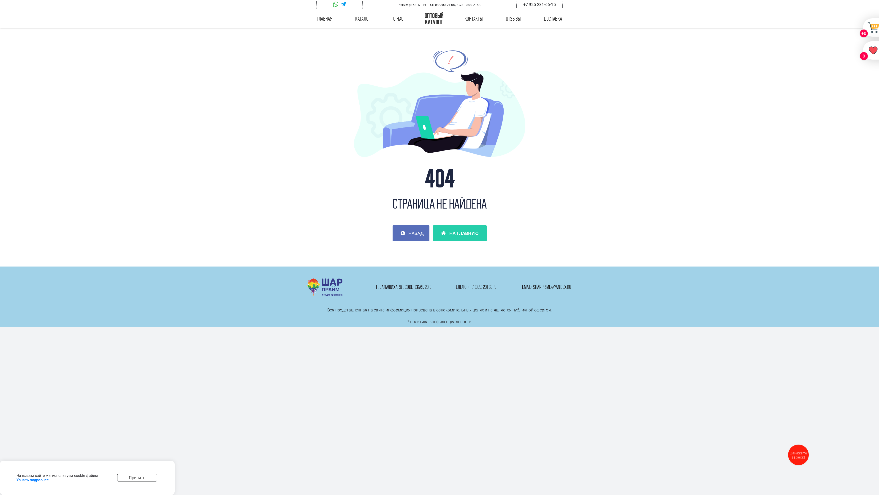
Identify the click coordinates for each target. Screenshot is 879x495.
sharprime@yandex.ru (552, 287)
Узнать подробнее (32, 480)
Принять (137, 477)
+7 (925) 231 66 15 (483, 287)
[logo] (325, 280)
